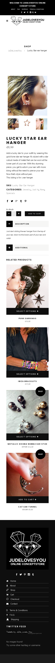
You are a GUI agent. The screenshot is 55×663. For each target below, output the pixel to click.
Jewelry (27, 190)
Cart (12, 595)
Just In (35, 190)
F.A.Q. (12, 615)
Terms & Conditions (37, 9)
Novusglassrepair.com (35, 633)
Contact (13, 604)
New (42, 190)
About (13, 9)
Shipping (25, 9)
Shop (12, 590)
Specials (10, 193)
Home (13, 581)
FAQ (18, 9)
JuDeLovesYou (15, 51)
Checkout (14, 599)
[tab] (27, 224)
